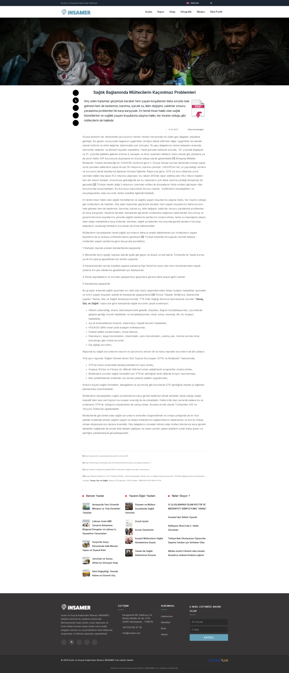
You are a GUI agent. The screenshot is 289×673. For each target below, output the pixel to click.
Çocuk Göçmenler (144, 530)
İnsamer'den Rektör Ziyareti (182, 517)
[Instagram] (222, 3)
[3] (142, 236)
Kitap (172, 11)
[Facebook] (206, 3)
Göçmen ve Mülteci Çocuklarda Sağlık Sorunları (140, 508)
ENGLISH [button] (194, 3)
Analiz (148, 11)
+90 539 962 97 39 (132, 627)
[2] (94, 184)
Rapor (160, 11)
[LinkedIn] (227, 3)
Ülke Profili (216, 11)
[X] (211, 3)
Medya (201, 11)
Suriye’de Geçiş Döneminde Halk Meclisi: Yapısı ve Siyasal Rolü (100, 546)
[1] (173, 158)
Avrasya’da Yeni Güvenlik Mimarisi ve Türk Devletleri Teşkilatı (101, 508)
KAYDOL (209, 637)
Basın (163, 628)
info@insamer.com (131, 633)
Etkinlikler (165, 622)
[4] (153, 294)
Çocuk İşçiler (142, 521)
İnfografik (186, 11)
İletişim (164, 634)
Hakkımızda (166, 616)
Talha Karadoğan (195, 129)
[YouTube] (217, 3)
